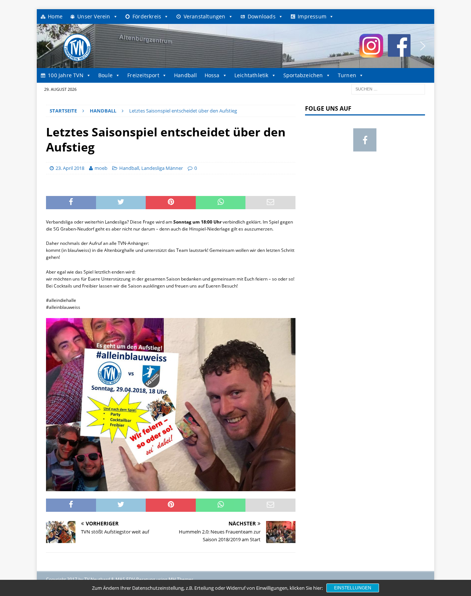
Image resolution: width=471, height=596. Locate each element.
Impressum (312, 16)
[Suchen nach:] (388, 88)
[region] (235, 46)
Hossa (212, 75)
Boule (105, 75)
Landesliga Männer (162, 168)
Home (55, 16)
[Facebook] (364, 139)
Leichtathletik (251, 75)
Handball (185, 75)
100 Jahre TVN (66, 75)
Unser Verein (93, 16)
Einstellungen (352, 587)
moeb (101, 168)
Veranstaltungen (205, 16)
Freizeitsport (143, 75)
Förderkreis (146, 16)
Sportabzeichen (303, 75)
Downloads (262, 16)
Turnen (347, 75)
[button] (48, 46)
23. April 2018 (70, 168)
